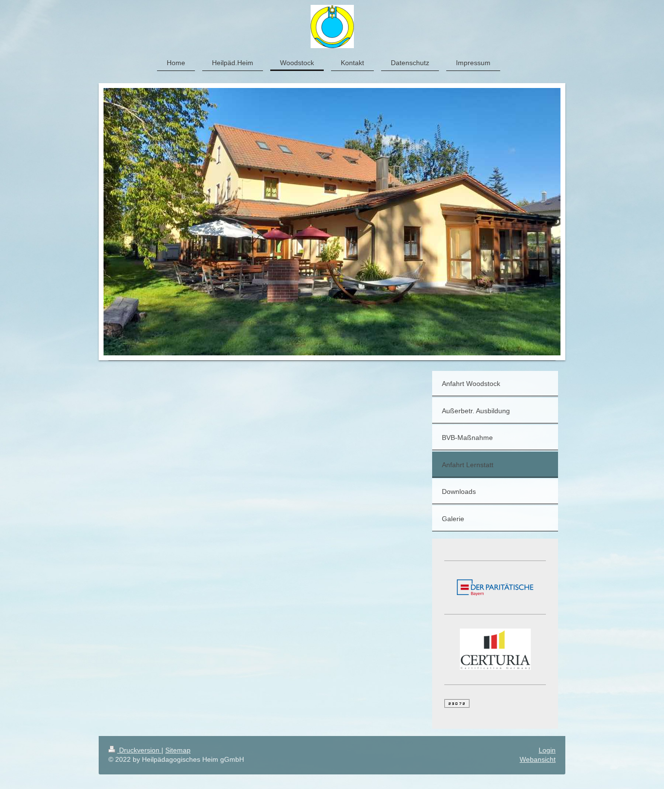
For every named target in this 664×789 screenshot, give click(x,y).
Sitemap (178, 750)
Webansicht (538, 759)
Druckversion (139, 750)
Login (547, 750)
